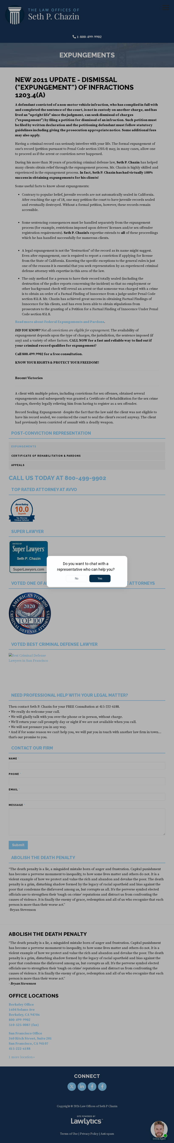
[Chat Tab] (87, 571)
